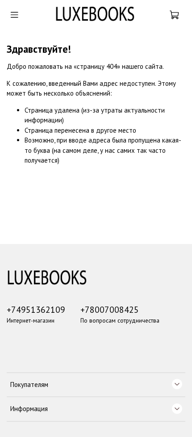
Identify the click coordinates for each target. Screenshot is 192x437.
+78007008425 (109, 309)
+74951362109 (36, 309)
